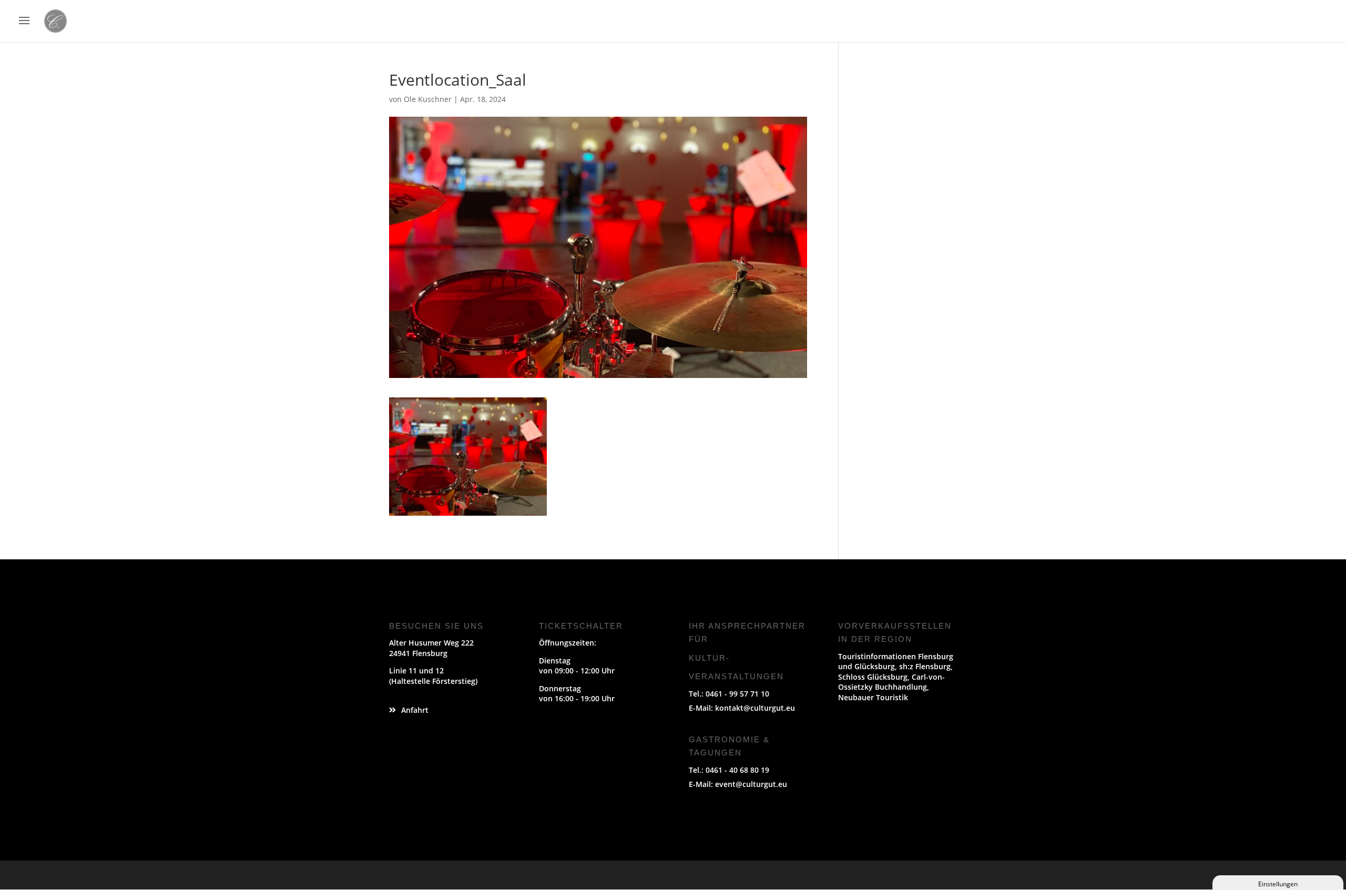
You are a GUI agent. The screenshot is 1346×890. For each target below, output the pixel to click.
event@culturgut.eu (751, 784)
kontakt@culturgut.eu (755, 708)
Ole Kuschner (428, 99)
